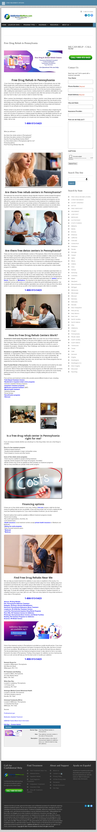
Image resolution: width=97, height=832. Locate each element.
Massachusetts (76, 284)
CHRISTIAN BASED (77, 200)
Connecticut (75, 243)
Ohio (72, 325)
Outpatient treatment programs (14, 385)
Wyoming (74, 372)
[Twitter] (89, 15)
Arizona (73, 232)
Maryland (74, 281)
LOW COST (75, 214)
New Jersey (75, 310)
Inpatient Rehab (35, 776)
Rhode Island (75, 337)
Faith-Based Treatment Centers (14, 380)
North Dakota (75, 322)
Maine (73, 278)
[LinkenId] (92, 15)
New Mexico (75, 313)
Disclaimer (56, 782)
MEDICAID (74, 217)
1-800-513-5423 (33, 123)
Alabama (74, 226)
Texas (73, 348)
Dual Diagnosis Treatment (33, 780)
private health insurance (43, 522)
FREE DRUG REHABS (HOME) (81, 197)
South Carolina (75, 340)
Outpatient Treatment (37, 784)
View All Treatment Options (35, 791)
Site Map (56, 788)
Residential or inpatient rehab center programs (19, 382)
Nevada (73, 305)
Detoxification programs (12, 395)
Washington (75, 360)
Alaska (73, 229)
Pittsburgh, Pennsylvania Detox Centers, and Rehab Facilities (24, 615)
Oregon (73, 331)
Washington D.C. (76, 363)
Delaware (74, 246)
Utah (72, 351)
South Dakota (75, 342)
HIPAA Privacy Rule (59, 779)
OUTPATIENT (75, 220)
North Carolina (76, 319)
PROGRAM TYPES (29, 25)
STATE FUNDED (76, 223)
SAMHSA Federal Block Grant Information (16, 721)
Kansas (73, 270)
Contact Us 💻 (57, 773)
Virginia (73, 357)
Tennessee (75, 345)
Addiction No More (32, 824)
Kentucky (74, 273)
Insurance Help (35, 787)
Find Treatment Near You (38, 770)
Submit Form (73, 164)
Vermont (74, 354)
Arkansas (74, 235)
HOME (4, 25)
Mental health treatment (12, 389)
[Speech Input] (86, 179)
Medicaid (8, 530)
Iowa (72, 267)
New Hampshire (76, 307)
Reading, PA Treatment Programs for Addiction (19, 617)
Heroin (6, 280)
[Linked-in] (91, 806)
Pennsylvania (75, 334)
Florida (73, 249)
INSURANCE (75, 211)
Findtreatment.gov (9, 713)
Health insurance (9, 522)
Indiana (73, 264)
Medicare (8, 532)
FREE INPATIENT (77, 208)
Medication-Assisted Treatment (13, 717)
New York (74, 316)
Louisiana (74, 275)
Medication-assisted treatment (14, 387)
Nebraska (74, 302)
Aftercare (7, 397)
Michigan (74, 287)
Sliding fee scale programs (13, 526)
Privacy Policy (57, 776)
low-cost (40, 507)
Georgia (73, 252)
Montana (74, 299)
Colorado (74, 240)
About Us (56, 770)
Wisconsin (74, 369)
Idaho (73, 258)
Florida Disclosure (59, 785)
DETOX (73, 205)
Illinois (73, 261)
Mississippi (74, 293)
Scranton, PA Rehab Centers (13, 618)
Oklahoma (74, 328)
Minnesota (74, 290)
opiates (54, 278)
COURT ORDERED (77, 203)
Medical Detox (35, 773)
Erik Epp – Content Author (12, 724)
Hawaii (73, 255)
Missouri (74, 296)
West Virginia (75, 366)
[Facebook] (86, 15)
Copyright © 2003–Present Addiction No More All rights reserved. (35, 826)
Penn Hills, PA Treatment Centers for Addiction (19, 613)
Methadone (21, 280)
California (74, 238)
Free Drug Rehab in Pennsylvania (21, 43)
